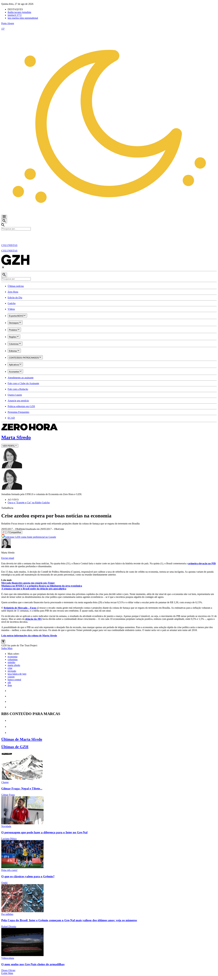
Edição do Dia (15, 297)
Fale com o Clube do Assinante (23, 383)
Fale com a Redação (18, 389)
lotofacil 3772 (15, 15)
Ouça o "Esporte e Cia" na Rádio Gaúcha (29, 502)
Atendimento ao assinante (21, 377)
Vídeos (11, 309)
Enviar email (7, 558)
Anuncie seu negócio (18, 400)
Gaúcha (11, 303)
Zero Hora (13, 291)
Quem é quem (15, 394)
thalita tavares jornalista (19, 12)
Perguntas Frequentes (18, 412)
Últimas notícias (16, 286)
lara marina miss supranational (23, 18)
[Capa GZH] (109, 235)
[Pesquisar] (4, 275)
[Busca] (4, 221)
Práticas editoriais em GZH (21, 406)
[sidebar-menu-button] (4, 217)
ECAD (11, 417)
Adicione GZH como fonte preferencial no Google (30, 537)
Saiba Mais (6, 648)
